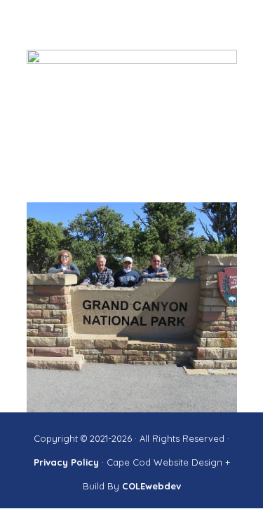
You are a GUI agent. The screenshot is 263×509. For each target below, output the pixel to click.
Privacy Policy (68, 462)
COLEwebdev (151, 485)
